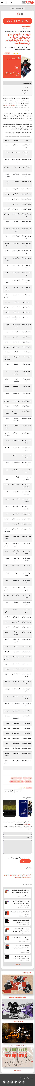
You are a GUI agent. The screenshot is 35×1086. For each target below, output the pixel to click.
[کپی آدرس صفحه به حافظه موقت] (22, 20)
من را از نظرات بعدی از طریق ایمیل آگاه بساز (19, 858)
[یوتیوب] (8, 1082)
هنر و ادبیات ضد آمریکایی (17, 1021)
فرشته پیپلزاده (26, 26)
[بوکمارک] (15, 21)
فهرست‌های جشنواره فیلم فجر (16, 781)
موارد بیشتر (17, 964)
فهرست (29, 778)
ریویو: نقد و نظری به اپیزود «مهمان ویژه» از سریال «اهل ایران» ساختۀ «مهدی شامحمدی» (21, 903)
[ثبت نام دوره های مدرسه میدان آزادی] (17, 984)
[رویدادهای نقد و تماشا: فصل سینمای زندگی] (17, 1033)
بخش (24, 88)
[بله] (15, 1082)
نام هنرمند (23, 90)
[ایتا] (12, 1082)
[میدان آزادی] (28, 2)
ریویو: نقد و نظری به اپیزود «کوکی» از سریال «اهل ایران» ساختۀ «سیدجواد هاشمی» (20, 892)
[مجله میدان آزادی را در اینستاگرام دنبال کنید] (23, 1082)
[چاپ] (8, 21)
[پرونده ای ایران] (17, 1057)
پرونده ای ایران (17, 1070)
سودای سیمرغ (28, 781)
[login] (6, 2)
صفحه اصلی (19, 8)
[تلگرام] (4, 1082)
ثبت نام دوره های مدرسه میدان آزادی (17, 997)
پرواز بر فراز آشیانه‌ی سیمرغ (11, 105)
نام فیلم (24, 93)
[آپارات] (19, 1082)
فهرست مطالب (17, 83)
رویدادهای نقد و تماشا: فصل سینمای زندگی (17, 1046)
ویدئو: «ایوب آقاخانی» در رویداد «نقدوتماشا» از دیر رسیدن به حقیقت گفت (21, 948)
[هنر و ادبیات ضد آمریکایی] (17, 1009)
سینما (24, 778)
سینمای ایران (14, 778)
